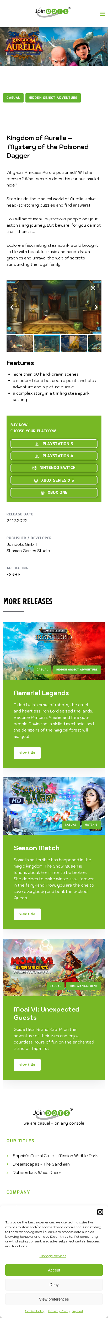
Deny (54, 1284)
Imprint (77, 1311)
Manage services (53, 1256)
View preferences (54, 1299)
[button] (100, 1212)
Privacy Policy (59, 1311)
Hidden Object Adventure (53, 97)
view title (27, 752)
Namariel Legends (41, 692)
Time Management (83, 986)
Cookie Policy (35, 1311)
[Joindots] (54, 12)
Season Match (37, 848)
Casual (13, 97)
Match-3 (91, 825)
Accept (54, 1270)
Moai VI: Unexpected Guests (46, 1013)
